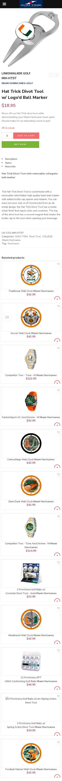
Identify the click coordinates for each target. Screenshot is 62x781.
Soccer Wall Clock (21, 333)
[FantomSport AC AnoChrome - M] (31, 401)
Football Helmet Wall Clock (20, 769)
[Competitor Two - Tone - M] (31, 359)
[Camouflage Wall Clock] (31, 443)
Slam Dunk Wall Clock (20, 501)
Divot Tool (35, 236)
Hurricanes (13, 243)
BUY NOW (20, 144)
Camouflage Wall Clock (20, 459)
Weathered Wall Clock (21, 635)
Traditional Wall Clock (20, 291)
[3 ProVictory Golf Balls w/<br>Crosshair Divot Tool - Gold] (31, 573)
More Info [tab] (10, 166)
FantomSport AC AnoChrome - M (21, 417)
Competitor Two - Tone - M (20, 375)
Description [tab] (11, 159)
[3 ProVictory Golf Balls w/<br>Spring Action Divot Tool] (31, 707)
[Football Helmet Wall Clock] (31, 753)
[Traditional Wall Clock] (31, 275)
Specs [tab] (8, 162)
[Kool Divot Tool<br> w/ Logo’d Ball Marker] (57, 75)
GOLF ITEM (21, 236)
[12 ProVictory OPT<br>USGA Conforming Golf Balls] (31, 661)
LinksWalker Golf (16, 73)
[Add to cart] (57, 299)
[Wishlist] (58, 264)
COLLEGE (47, 236)
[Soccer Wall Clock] (31, 317)
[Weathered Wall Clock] (31, 619)
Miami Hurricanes (11, 240)
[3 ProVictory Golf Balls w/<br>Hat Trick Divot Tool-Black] (51, 75)
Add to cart (26, 135)
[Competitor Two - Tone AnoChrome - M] (31, 527)
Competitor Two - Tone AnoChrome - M (27, 543)
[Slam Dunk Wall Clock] (31, 485)
